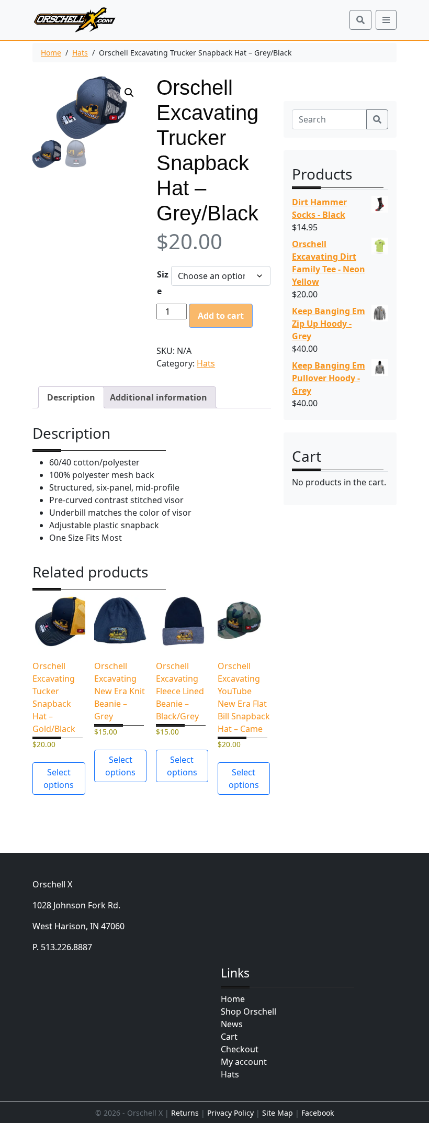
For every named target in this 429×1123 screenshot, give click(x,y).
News (232, 1024)
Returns (185, 1113)
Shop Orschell (248, 1011)
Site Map (277, 1113)
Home (51, 53)
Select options (58, 778)
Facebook (317, 1113)
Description (71, 397)
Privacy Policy (230, 1113)
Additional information (158, 397)
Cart (229, 1036)
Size (162, 283)
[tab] (71, 397)
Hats (80, 53)
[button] (129, 92)
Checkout (239, 1049)
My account (244, 1062)
